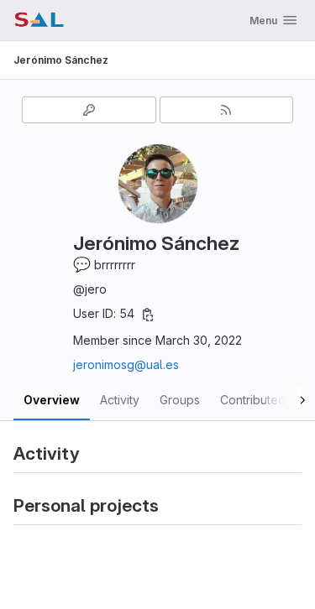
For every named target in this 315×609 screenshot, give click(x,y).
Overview (52, 400)
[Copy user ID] (148, 314)
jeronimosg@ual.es (126, 364)
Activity (119, 400)
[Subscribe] (227, 109)
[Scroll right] (283, 397)
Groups (180, 400)
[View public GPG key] (89, 109)
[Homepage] (39, 20)
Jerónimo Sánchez (60, 60)
